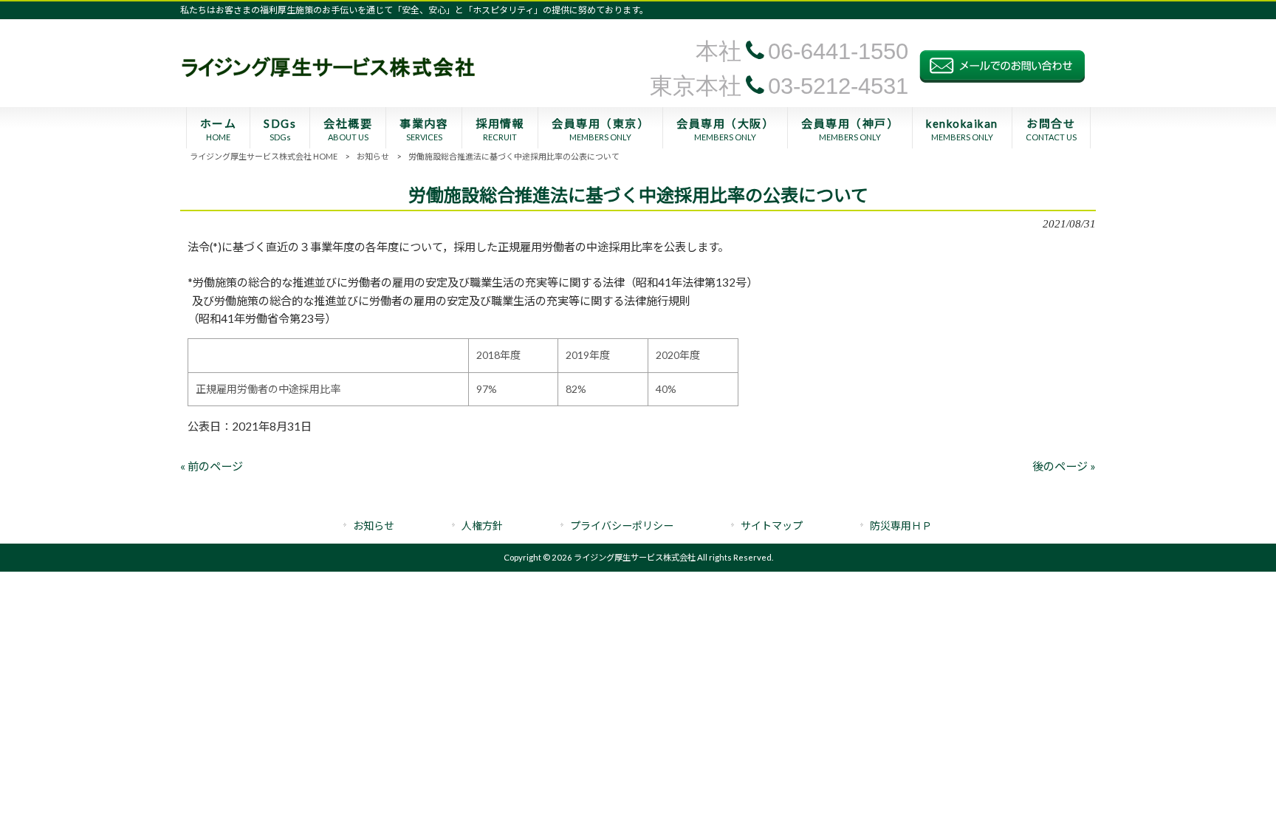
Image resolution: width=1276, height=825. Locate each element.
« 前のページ (211, 466)
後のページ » (1064, 466)
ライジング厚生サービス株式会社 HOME (263, 156)
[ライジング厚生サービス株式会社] (328, 81)
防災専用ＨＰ (901, 525)
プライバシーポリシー (621, 525)
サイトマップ (772, 525)
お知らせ (373, 156)
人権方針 (482, 525)
